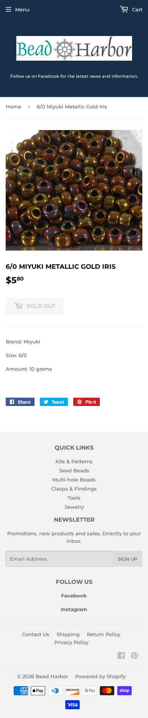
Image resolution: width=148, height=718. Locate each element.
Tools (74, 498)
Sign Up (127, 559)
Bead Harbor (52, 676)
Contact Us (35, 634)
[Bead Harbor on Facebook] (121, 657)
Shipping (68, 634)
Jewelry (74, 507)
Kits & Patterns (74, 461)
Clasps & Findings (74, 489)
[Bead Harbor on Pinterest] (135, 657)
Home (13, 106)
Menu (22, 9)
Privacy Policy (71, 642)
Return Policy (103, 634)
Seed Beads (74, 470)
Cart (136, 9)
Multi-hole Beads (74, 480)
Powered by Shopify (100, 676)
